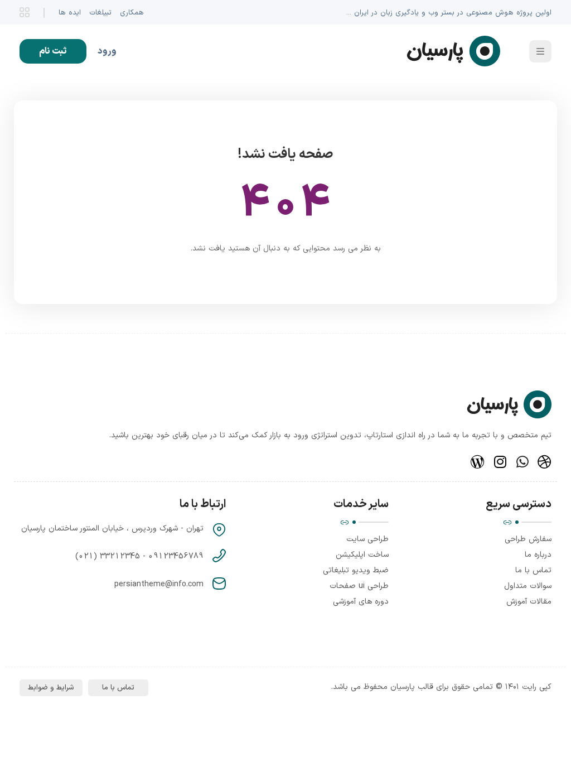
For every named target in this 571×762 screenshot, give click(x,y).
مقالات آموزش (528, 601)
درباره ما (538, 555)
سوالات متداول (527, 586)
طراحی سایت (367, 539)
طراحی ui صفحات (359, 586)
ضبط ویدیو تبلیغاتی (356, 570)
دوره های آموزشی (361, 601)
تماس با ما (533, 570)
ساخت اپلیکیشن (362, 555)
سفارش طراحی (528, 539)
